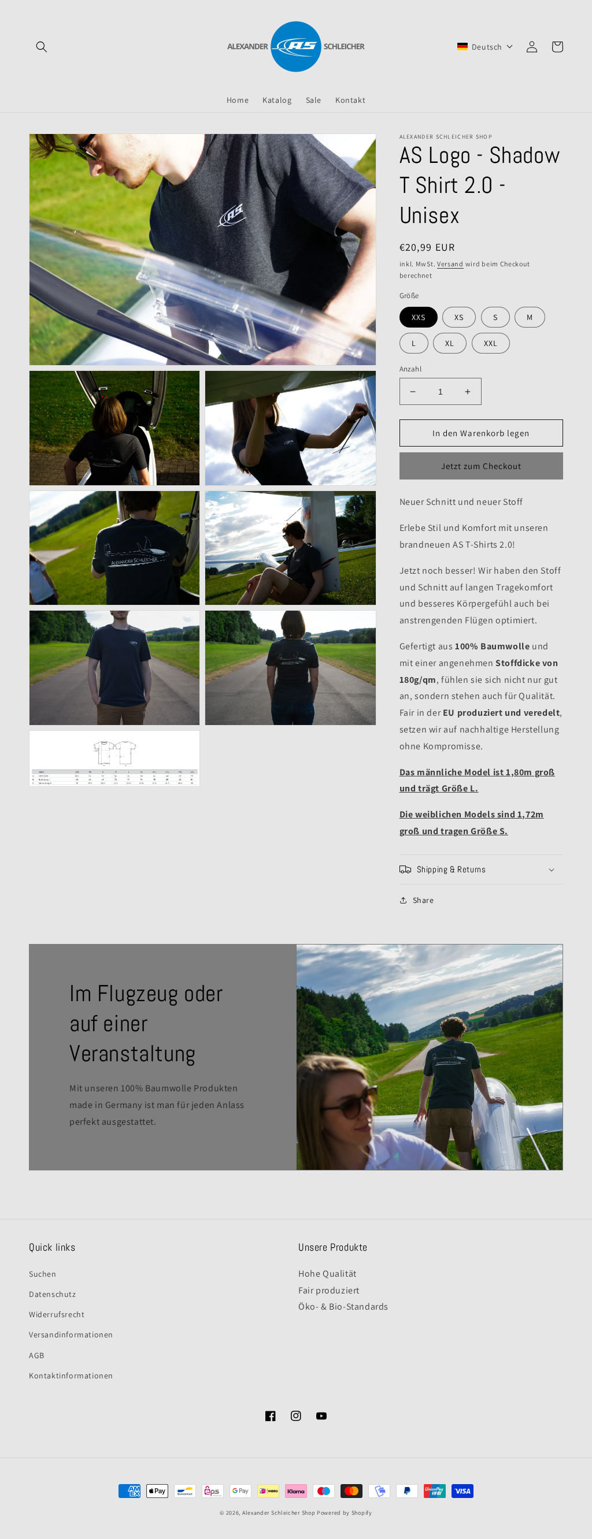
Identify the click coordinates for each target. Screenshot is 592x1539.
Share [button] (423, 900)
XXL (491, 343)
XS (459, 317)
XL (449, 343)
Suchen (43, 1274)
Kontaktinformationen (71, 1375)
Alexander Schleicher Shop (279, 1512)
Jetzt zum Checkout (481, 465)
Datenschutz (52, 1294)
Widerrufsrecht (56, 1314)
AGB (37, 1355)
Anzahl (410, 369)
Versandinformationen (71, 1334)
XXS (419, 317)
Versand (450, 263)
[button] (41, 47)
